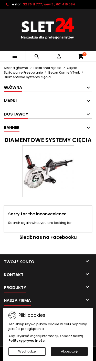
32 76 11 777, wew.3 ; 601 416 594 (49, 4)
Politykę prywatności (27, 340)
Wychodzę (27, 351)
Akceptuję (69, 351)
